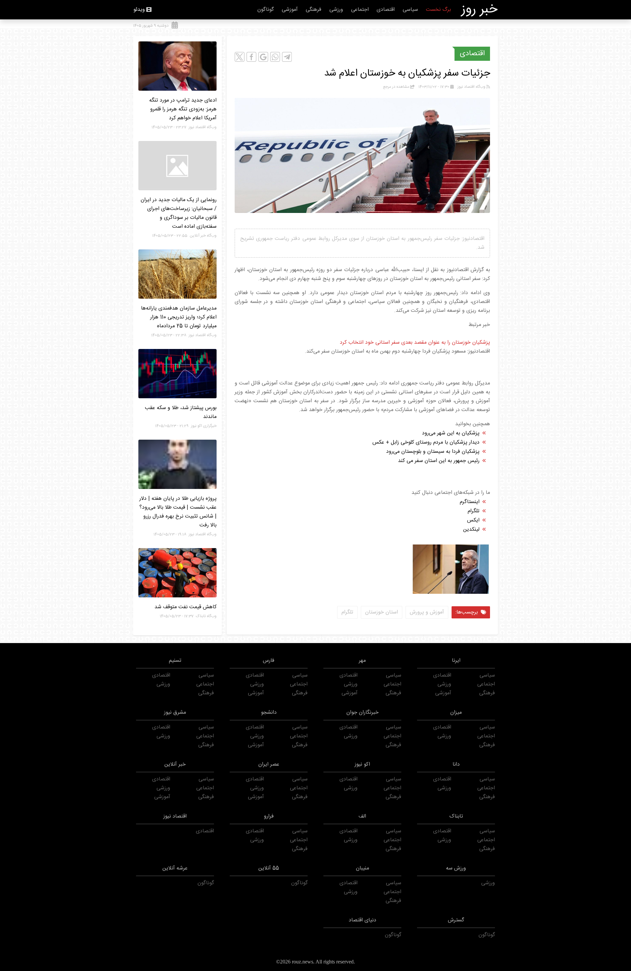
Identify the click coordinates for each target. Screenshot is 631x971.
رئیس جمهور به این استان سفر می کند (438, 460)
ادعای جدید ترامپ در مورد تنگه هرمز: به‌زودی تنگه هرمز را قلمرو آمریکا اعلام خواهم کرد (183, 109)
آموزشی (290, 9)
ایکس (473, 520)
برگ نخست (438, 9)
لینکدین (471, 529)
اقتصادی (386, 9)
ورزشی (336, 9)
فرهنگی (313, 9)
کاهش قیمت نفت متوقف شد (185, 607)
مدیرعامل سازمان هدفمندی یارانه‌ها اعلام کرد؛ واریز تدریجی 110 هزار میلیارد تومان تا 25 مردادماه (179, 317)
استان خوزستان (381, 612)
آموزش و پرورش (427, 612)
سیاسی (410, 9)
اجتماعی (360, 9)
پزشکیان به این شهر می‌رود (450, 433)
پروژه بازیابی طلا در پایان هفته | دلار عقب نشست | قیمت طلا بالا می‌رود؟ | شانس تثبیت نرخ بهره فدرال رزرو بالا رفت (178, 512)
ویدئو (139, 9)
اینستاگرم (469, 501)
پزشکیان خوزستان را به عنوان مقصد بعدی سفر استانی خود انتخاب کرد (415, 342)
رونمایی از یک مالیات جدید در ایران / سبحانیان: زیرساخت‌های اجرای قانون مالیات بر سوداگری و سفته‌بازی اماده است (179, 213)
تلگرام (473, 511)
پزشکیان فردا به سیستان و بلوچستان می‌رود (432, 451)
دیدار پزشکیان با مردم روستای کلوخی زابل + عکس (425, 442)
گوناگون (265, 9)
